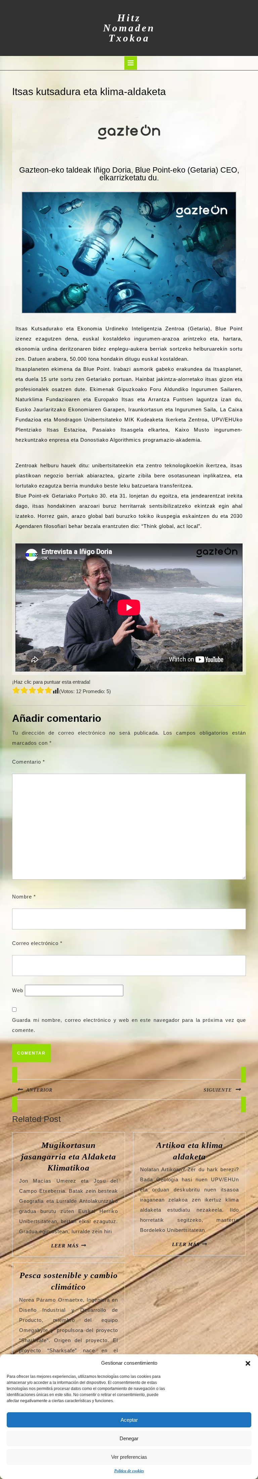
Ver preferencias (129, 1457)
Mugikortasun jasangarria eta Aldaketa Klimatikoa (68, 1156)
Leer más (65, 1245)
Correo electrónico (37, 943)
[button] (248, 1363)
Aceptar (129, 1420)
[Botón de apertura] (130, 63)
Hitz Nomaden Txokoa (129, 27)
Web (17, 990)
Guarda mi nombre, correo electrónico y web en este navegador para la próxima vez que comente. (129, 1025)
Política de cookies (129, 1471)
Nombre (24, 896)
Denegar (129, 1438)
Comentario (28, 762)
